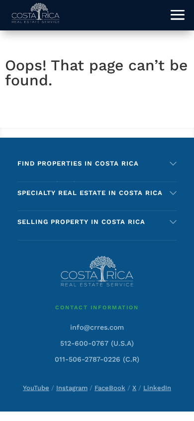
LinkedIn (157, 388)
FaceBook (110, 388)
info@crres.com (97, 327)
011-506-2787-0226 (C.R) (97, 359)
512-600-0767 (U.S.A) (97, 343)
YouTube (36, 388)
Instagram (72, 388)
